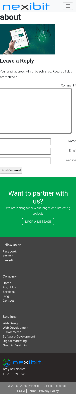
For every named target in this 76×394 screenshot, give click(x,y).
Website (70, 160)
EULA (21, 391)
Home (7, 283)
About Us (9, 287)
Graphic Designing (15, 345)
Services (9, 292)
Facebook (10, 251)
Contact (8, 300)
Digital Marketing (15, 341)
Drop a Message (38, 221)
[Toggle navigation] (68, 6)
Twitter (8, 256)
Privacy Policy (49, 391)
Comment (68, 85)
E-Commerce (12, 332)
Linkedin (8, 260)
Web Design (11, 323)
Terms (32, 391)
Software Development (19, 336)
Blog (6, 296)
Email (72, 150)
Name (72, 141)
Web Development (15, 327)
